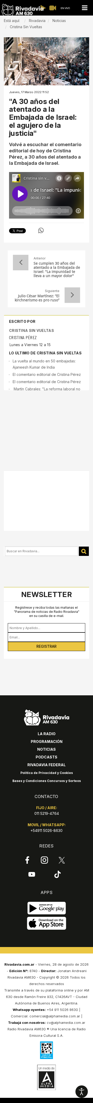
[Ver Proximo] (72, 295)
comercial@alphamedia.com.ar (54, 1016)
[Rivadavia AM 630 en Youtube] (32, 874)
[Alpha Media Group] (46, 1077)
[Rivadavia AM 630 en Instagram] (44, 860)
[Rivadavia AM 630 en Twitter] (61, 859)
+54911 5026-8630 (46, 830)
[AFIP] (46, 1050)
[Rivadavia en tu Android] (46, 908)
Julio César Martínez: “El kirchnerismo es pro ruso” (37, 298)
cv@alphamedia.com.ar (66, 1022)
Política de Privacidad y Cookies (46, 773)
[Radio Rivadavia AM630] (22, 10)
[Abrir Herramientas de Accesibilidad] (81, 1091)
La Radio (47, 734)
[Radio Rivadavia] (46, 717)
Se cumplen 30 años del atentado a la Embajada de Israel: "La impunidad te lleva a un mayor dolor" (57, 269)
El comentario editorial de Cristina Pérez (47, 374)
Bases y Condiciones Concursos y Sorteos (46, 781)
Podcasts (46, 757)
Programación (47, 741)
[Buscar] (84, 551)
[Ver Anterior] (20, 262)
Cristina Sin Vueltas (31, 330)
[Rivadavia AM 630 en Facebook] (27, 860)
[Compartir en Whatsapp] (41, 230)
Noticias (46, 749)
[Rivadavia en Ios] (46, 923)
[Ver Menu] (84, 8)
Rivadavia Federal (46, 765)
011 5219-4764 (46, 813)
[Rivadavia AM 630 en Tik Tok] (57, 874)
